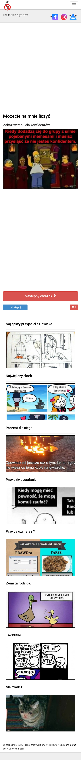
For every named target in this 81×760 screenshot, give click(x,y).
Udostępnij (15, 307)
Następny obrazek (39, 296)
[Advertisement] (40, 67)
